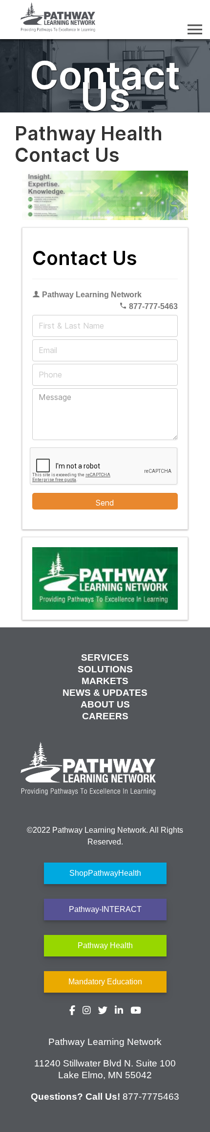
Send (105, 503)
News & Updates (105, 693)
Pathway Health (105, 945)
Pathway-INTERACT (105, 909)
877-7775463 (151, 1096)
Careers (105, 716)
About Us (105, 704)
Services (105, 657)
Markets (105, 681)
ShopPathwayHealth (105, 873)
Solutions (105, 669)
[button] (195, 29)
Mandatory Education (105, 981)
